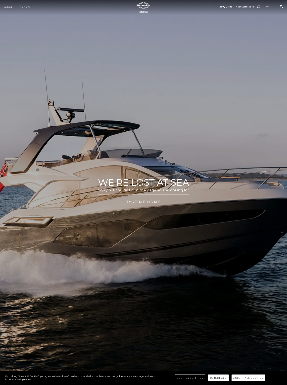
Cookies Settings (190, 378)
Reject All (218, 378)
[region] (143, 378)
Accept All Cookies (248, 378)
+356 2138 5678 (245, 6)
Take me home (143, 202)
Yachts (25, 7)
